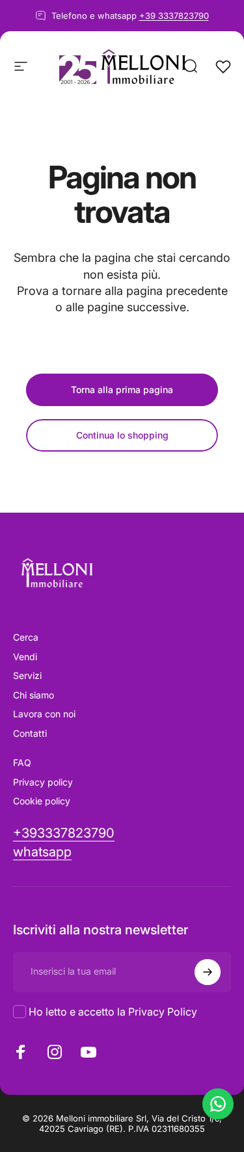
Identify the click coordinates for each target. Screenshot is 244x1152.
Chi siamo (33, 694)
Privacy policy (43, 781)
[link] (42, 852)
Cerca (25, 637)
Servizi (27, 675)
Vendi (25, 656)
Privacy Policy (162, 1011)
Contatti (30, 733)
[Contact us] (218, 1104)
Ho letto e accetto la (113, 1011)
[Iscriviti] (208, 972)
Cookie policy (41, 800)
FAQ (22, 762)
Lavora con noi (44, 713)
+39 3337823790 (174, 15)
